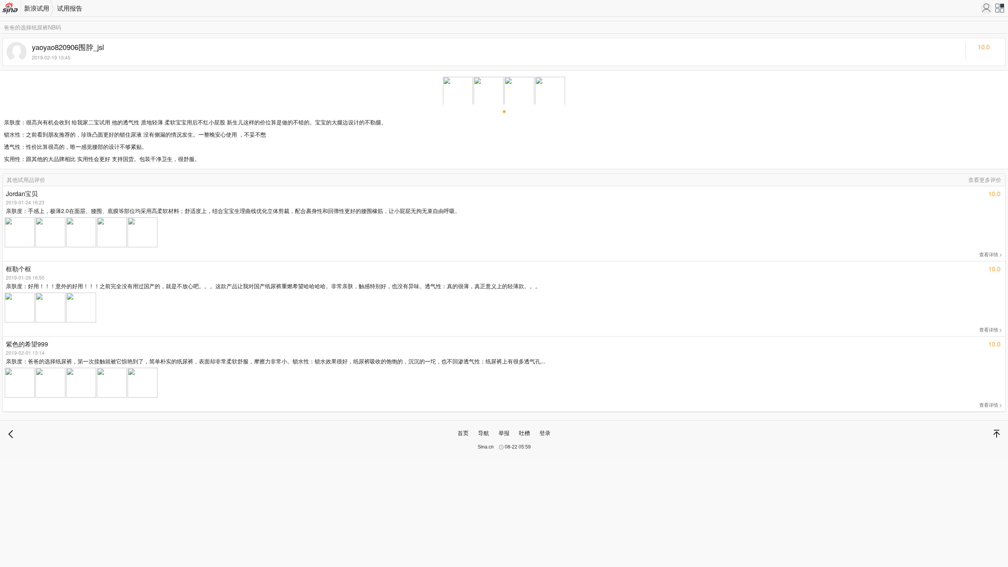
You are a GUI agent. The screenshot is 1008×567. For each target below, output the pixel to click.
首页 (463, 433)
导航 (483, 433)
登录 (544, 433)
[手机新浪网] (986, 8)
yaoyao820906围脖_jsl (68, 47)
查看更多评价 (984, 179)
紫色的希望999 (27, 343)
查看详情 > (990, 254)
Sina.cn (486, 447)
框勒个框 (18, 268)
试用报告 (69, 8)
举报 (504, 433)
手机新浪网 (10, 9)
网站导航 (1000, 10)
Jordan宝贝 (22, 193)
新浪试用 (36, 8)
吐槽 (524, 433)
